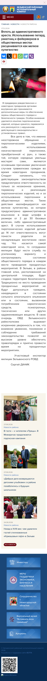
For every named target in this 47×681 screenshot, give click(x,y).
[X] (9, 56)
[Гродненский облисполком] (40, 17)
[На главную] (6, 9)
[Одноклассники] (14, 56)
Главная (5, 24)
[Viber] (31, 56)
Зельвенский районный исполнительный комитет (29, 9)
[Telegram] (25, 56)
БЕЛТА (29, 653)
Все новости (10, 545)
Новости (15, 24)
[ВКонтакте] (3, 56)
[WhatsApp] (20, 56)
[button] (4, 17)
